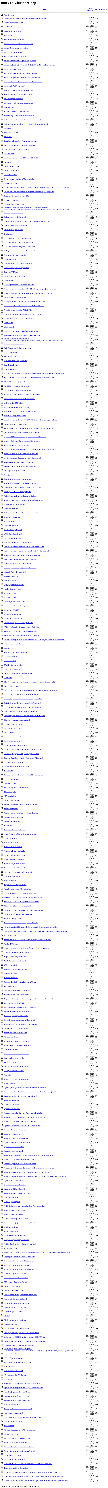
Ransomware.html (10, 986)
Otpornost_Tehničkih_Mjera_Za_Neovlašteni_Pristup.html (23, 758)
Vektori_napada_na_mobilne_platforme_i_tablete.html (22, 1383)
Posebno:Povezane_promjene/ (14, 859)
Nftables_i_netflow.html (12, 644)
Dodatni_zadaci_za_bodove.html (15, 217)
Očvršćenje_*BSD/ (10, 656)
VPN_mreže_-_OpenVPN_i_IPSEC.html (18, 1362)
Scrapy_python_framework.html (14, 1058)
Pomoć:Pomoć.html (10, 838)
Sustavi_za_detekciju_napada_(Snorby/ (17, 1265)
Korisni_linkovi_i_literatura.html (14, 504)
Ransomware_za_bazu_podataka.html (16, 995)
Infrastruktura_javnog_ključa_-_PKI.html (17, 407)
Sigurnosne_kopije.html (12, 1100)
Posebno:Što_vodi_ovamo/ (13, 847)
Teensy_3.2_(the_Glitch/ (12, 1286)
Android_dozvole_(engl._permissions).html (18, 90)
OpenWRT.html (9, 733)
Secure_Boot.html (10, 1062)
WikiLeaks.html (9, 1426)
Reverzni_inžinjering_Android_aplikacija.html (19, 1020)
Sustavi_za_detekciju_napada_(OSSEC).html (19, 1261)
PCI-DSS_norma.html (11, 779)
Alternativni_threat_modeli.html (14, 39)
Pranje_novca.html (10, 880)
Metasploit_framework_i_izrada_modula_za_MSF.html (22, 555)
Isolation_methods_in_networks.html (16, 424)
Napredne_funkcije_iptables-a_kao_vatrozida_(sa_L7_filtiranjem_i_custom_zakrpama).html (34, 640)
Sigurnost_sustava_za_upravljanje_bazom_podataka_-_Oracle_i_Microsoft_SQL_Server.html (35, 1176)
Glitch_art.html (9, 327)
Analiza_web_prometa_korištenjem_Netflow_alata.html (22, 77)
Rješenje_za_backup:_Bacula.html (15, 1033)
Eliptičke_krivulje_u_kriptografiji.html (16, 268)
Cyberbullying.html (10, 183)
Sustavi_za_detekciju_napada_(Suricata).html (19, 1269)
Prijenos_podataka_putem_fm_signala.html (18, 906)
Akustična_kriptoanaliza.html (13, 31)
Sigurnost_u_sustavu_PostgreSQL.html (17, 1193)
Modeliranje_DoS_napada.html (14, 602)
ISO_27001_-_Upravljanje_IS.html (15, 382)
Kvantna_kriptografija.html (13, 530)
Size (96, 9)
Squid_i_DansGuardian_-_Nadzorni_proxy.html (20, 1244)
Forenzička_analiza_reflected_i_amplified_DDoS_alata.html (24, 306)
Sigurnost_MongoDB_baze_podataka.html (18, 1142)
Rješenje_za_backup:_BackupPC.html (16, 1028)
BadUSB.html (8, 128)
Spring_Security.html (11, 1231)
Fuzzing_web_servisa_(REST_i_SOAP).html (19, 318)
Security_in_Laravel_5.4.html (14, 1071)
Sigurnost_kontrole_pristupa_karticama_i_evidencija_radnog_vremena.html (29, 1168)
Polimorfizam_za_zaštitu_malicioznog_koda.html (20, 834)
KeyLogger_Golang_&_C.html (14, 471)
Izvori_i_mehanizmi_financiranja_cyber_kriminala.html (22, 458)
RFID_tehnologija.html (11, 965)
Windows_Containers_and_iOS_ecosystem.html (20, 1430)
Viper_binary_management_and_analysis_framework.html (23, 1388)
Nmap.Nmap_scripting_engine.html (16, 652)
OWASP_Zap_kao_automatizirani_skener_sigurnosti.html (23, 699)
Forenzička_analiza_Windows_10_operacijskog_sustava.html (24, 301)
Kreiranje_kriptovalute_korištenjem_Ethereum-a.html (21, 513)
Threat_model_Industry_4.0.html (15, 1307)
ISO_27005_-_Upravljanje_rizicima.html (17, 390)
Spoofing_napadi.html (11, 1227)
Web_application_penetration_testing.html (18, 1409)
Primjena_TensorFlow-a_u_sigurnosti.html (18, 914)
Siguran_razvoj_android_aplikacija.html (17, 1079)
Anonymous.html (9, 107)
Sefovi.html (7, 1075)
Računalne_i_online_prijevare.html (15, 969)
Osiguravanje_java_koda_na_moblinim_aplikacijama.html (23, 749)
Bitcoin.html (8, 137)
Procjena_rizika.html (10, 935)
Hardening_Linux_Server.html (14, 344)
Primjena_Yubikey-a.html (12, 918)
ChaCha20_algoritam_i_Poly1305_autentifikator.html (21, 158)
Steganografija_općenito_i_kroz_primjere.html (19, 1257)
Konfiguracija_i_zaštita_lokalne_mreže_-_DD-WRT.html (23, 487)
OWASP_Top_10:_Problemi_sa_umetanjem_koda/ (21, 695)
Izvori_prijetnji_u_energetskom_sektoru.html (19, 462)
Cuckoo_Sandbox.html (11, 166)
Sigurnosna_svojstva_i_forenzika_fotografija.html (20, 1096)
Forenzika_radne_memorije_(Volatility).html (18, 310)
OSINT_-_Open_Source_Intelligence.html (18, 673)
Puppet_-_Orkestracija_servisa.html (15, 957)
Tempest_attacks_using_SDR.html (15, 1299)
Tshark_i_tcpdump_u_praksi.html (15, 1320)
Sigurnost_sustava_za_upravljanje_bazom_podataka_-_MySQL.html (27, 1172)
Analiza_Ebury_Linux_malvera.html (16, 48)
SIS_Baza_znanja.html (11, 1037)
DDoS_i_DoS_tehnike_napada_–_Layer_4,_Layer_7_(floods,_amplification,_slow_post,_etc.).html (37, 187)
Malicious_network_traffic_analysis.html (17, 542)
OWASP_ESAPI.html (11, 686)
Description (103, 9)
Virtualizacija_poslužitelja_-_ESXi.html (17, 1392)
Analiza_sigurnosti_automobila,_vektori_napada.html (21, 73)
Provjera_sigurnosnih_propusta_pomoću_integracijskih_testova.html (26, 948)
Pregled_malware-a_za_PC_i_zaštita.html (17, 889)
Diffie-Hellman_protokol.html (14, 204)
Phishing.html (8, 826)
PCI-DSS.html (8, 771)
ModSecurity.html (10, 593)
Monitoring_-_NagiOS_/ (12, 610)
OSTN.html (8, 678)
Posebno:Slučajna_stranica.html (14, 864)
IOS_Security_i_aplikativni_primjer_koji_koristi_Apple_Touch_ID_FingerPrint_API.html (34, 373)
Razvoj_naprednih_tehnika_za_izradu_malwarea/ (20, 1007)
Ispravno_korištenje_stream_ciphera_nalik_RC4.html (21, 432)
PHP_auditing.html (10, 792)
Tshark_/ (6, 1316)
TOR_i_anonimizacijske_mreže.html (16, 1278)
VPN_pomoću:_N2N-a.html (13, 1371)
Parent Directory (9, 15)
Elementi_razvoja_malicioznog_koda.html (18, 263)
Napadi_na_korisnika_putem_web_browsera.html (20, 631)
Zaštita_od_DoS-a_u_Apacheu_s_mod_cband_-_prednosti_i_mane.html (28, 1464)
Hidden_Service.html (11, 356)
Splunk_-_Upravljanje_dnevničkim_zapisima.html (20, 1223)
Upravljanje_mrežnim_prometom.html (16, 1328)
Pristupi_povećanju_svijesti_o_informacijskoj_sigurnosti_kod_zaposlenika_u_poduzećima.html (35, 931)
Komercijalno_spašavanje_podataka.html (17, 479)
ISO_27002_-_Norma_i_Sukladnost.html (17, 386)
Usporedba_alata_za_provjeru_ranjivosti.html (19, 1345)
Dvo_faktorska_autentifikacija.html (15, 225)
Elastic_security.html (10, 259)
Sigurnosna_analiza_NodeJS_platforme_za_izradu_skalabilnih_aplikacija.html (30, 1092)
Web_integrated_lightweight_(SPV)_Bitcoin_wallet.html (22, 1417)
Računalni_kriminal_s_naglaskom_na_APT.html (20, 982)
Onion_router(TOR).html (12, 728)
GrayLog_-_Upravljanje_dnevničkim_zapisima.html (21, 331)
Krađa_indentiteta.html (11, 509)
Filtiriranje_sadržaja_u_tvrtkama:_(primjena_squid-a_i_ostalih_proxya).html (29, 293)
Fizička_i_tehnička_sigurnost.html (15, 297)
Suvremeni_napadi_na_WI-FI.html (15, 1273)
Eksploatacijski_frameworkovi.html (15, 255)
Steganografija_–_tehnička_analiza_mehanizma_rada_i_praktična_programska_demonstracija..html (37, 1252)
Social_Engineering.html (12, 1202)
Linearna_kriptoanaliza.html (13, 538)
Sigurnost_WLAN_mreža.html (14, 1147)
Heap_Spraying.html (11, 352)
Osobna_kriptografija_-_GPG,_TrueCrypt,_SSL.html (21, 754)
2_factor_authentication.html (13, 23)
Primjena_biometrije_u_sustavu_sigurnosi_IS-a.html (21, 923)
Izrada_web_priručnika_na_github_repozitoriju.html (21, 454)
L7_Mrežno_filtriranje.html (13, 534)
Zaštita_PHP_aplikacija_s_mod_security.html (19, 1447)
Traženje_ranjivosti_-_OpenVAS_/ (15, 1312)
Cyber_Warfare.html (10, 175)
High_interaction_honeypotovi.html (15, 361)
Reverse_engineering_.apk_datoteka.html (17, 1011)
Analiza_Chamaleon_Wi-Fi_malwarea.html (18, 44)
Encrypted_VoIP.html (11, 272)
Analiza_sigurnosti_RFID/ (12, 69)
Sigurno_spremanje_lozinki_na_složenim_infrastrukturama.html (25, 1088)
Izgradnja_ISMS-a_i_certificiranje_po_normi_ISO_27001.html (25, 437)
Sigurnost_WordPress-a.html (13, 1151)
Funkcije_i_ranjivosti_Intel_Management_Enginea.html (22, 314)
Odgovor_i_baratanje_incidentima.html (17, 720)
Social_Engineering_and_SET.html (15, 1210)
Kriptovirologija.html (11, 525)
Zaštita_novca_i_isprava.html (13, 1455)
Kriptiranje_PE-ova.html (12, 517)
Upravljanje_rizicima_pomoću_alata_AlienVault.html (21, 1333)
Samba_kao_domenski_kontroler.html (16, 1054)
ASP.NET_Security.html (12, 27)
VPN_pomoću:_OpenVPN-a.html (15, 1375)
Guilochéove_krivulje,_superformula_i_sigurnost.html (22, 335)
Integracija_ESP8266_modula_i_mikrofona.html (20, 411)
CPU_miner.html (9, 154)
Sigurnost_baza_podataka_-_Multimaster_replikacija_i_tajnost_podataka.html (29, 1155)
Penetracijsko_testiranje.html (13, 817)
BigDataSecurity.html (11, 132)
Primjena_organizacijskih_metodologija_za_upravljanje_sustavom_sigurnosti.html (31, 927)
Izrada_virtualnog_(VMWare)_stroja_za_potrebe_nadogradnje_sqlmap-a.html (29, 449)
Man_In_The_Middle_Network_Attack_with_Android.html (24, 547)
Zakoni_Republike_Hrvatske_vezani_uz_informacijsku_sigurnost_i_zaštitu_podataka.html (34, 1476)
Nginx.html (7, 648)
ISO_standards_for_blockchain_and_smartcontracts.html (22, 394)
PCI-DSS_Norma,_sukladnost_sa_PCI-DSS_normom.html (23, 775)
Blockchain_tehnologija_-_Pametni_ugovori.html (20, 141)
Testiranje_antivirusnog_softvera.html (16, 1303)
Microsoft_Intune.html (11, 576)
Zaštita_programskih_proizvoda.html (16, 1468)
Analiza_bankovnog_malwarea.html (16, 56)
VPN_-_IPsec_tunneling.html (13, 1358)
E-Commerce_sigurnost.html (13, 230)
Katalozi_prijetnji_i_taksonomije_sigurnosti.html (20, 466)
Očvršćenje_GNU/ (10, 661)
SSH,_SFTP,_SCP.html (11, 1049)
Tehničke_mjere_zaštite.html (13, 1290)
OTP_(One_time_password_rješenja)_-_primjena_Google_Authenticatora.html (30, 682)
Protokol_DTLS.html (11, 944)
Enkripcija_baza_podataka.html (14, 276)
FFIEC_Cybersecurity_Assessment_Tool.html (19, 285)
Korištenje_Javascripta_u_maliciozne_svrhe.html (20, 496)
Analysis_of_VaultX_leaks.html (14, 86)
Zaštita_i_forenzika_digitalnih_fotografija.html (19, 1451)
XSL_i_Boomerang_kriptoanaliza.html (17, 1438)
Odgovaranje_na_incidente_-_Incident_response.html (21, 711)
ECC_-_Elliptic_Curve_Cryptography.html (18, 238)
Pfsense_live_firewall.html (12, 821)
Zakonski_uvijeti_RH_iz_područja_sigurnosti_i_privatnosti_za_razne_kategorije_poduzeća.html (36, 1481)
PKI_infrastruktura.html (12, 800)
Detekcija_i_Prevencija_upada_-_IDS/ (16, 196)
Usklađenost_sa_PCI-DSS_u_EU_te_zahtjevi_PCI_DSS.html (24, 1337)
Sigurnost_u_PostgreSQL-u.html (15, 1185)
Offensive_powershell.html (13, 724)
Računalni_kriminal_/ (11, 978)
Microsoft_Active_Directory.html (15, 572)
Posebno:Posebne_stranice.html (14, 855)
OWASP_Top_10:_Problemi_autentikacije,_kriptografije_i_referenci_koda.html (30, 690)
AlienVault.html (9, 35)
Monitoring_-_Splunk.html (13, 614)
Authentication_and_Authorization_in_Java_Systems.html (23, 120)
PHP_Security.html (10, 783)
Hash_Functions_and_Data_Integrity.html (18, 348)
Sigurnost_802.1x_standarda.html (15, 1130)
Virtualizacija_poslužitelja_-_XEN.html (17, 1400)
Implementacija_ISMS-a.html (13, 403)
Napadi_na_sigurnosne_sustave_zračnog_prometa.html (22, 635)
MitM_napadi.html (10, 580)
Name (45, 9)
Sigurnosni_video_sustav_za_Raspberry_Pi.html (20, 1121)
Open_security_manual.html (13, 737)
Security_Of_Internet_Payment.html (16, 1066)
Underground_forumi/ (11, 1324)
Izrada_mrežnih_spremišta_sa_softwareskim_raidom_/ (22, 441)
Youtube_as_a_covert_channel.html (15, 1443)
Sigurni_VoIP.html (10, 1083)
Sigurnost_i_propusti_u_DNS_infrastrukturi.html (20, 1164)
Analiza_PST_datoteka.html (13, 52)
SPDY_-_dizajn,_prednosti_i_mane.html (17, 1045)
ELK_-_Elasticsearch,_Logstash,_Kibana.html (19, 247)
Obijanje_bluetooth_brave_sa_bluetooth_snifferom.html (22, 703)
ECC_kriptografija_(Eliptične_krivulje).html (18, 242)
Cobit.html (7, 162)
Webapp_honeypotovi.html (13, 1421)
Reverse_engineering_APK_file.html (16, 1016)
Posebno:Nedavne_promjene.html (15, 851)
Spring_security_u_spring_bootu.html (16, 1240)
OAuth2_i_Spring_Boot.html (13, 665)
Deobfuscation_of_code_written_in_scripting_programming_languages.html (29, 192)
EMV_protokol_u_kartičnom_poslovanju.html (19, 251)
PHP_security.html (10, 796)
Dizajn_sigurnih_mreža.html (13, 213)
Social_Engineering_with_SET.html (16, 1219)
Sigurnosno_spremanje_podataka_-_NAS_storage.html (22, 1126)
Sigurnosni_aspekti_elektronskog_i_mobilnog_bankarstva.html (25, 1117)
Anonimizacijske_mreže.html (13, 99)
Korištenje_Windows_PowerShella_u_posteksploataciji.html (24, 500)
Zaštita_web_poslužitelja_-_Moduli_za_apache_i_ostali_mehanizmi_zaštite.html (30, 1472)
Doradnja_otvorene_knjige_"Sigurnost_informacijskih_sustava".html (27, 221)
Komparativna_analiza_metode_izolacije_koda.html (21, 483)
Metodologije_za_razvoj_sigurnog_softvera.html (20, 568)
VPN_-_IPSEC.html (10, 1354)
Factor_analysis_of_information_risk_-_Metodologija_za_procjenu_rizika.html (30, 289)
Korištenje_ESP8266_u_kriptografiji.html (17, 492)
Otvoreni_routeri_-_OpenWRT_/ (15, 762)
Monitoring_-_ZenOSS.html (13, 618)
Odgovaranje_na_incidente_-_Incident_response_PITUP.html (24, 716)
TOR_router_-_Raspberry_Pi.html (15, 1282)
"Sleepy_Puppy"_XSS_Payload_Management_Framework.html (25, 18)
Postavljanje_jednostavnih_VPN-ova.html (18, 872)
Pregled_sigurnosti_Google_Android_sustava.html (20, 893)
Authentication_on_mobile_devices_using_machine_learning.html (26, 124)
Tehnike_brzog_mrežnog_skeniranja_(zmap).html (20, 1295)
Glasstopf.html (8, 323)
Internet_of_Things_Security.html (15, 416)
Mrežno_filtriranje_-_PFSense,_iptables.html (18, 623)
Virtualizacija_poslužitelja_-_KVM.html (17, 1396)
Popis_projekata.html (11, 842)
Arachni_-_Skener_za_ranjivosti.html (16, 111)
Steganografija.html (10, 1248)
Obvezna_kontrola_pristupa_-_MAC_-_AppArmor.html (22, 707)
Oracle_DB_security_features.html (15, 745)
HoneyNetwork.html (11, 365)
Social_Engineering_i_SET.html (14, 1214)
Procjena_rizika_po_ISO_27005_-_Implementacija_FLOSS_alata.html (27, 940)
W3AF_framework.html (12, 1404)
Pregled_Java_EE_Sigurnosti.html (15, 885)
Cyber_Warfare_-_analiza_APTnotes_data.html (19, 179)
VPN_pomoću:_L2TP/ (11, 1366)
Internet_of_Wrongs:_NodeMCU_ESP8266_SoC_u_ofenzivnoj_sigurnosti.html (30, 420)
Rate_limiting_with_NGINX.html (15, 1003)
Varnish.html (8, 1379)
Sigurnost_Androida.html (12, 1134)
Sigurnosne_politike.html (12, 1104)
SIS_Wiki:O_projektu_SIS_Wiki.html (16, 1041)
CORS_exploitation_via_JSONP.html (16, 149)
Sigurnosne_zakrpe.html (12, 1109)
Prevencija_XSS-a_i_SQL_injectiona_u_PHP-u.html (21, 902)
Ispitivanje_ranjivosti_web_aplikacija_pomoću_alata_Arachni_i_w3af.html (29, 428)
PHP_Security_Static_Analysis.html (16, 787)
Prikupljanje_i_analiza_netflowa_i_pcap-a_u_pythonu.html (23, 910)
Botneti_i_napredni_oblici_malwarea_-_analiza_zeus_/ (22, 145)
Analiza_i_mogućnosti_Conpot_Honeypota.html (20, 61)
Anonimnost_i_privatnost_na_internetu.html (18, 103)
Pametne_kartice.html (11, 809)
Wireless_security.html (11, 1434)
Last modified (90, 9)
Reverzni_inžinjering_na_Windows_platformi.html (20, 1024)
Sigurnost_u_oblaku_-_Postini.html (15, 1189)
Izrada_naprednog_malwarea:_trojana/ (16, 445)
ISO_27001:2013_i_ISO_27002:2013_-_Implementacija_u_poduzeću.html (29, 378)
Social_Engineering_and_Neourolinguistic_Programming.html (24, 1206)
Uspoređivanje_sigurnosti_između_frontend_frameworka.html (24, 1341)
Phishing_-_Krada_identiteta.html (15, 830)
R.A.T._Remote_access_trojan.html (15, 961)
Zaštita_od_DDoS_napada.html (14, 1459)
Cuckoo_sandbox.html (11, 170)
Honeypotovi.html (10, 369)
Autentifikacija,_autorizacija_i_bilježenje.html (19, 116)
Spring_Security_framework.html (15, 1235)
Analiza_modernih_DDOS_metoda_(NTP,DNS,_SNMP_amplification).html (29, 65)
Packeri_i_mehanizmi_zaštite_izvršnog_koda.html (20, 804)
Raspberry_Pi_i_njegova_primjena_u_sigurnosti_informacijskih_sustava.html (29, 999)
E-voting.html (8, 234)
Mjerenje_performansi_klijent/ (14, 585)
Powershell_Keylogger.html (13, 876)
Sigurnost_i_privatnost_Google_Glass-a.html (19, 1159)
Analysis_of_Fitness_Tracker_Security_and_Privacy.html (23, 82)
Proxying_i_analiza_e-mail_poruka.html (17, 952)
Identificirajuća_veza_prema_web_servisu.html (19, 399)
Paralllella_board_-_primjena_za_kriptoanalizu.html (21, 813)
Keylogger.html (9, 475)
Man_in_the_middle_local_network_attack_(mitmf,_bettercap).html (26, 551)
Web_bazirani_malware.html (13, 1413)
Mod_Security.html (10, 597)
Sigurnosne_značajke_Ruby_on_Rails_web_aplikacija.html (23, 1113)
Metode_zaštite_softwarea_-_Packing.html (18, 563)
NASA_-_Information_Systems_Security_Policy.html (21, 627)
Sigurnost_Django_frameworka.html (16, 1138)
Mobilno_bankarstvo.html (12, 589)
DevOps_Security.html (11, 200)
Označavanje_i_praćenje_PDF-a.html (16, 766)
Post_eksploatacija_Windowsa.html (15, 868)
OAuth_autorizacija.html (12, 669)
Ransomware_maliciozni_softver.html (16, 990)
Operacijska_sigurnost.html (13, 741)
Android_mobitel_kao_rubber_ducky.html (18, 94)
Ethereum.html (9, 280)
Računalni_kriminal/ (10, 973)
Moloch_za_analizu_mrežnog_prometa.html (18, 606)
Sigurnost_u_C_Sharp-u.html (13, 1181)
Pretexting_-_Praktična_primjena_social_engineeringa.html (23, 897)
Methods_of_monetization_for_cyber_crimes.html (20, 559)
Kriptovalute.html (9, 521)
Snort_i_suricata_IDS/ (11, 1197)
